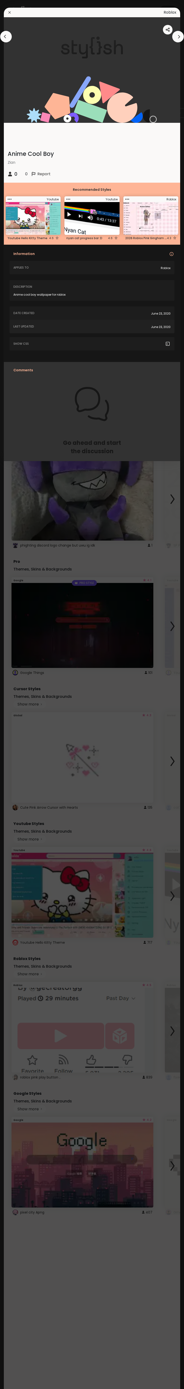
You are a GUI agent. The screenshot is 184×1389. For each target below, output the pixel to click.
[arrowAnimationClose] (6, 37)
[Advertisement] (19, 694)
